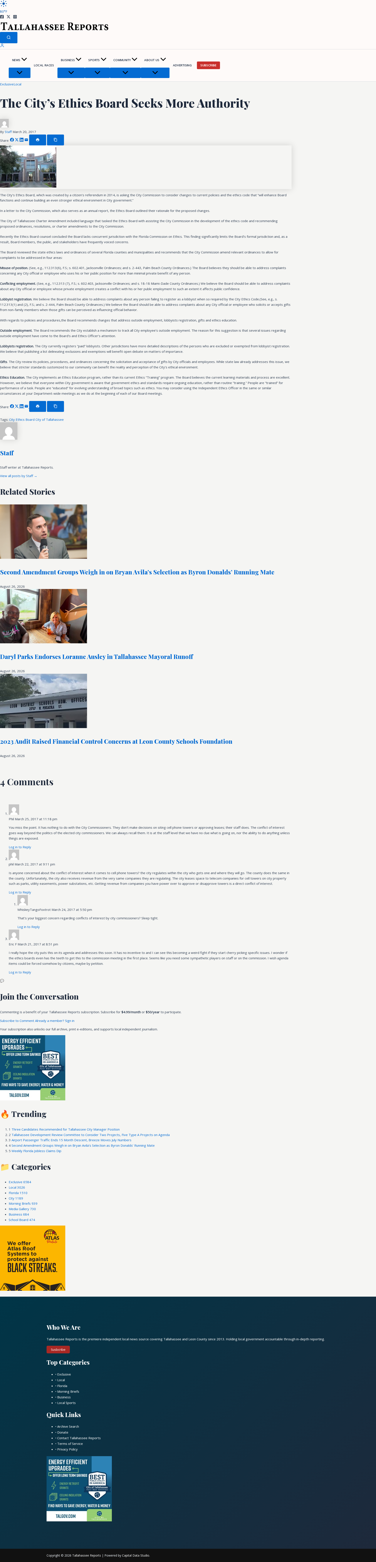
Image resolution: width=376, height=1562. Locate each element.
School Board (22, 1220)
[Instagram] (15, 17)
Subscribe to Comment (17, 1020)
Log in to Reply (20, 847)
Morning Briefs (23, 1203)
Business (68, 60)
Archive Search (68, 1426)
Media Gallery (22, 1209)
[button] (24, 60)
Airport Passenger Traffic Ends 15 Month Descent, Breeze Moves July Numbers (71, 1140)
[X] (8, 17)
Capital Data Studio (135, 1555)
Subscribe (208, 65)
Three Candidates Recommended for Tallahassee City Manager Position (66, 1129)
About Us (151, 60)
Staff (9, 132)
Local (17, 84)
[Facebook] (2, 17)
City (16, 1198)
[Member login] (2, 46)
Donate (62, 1432)
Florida (18, 1193)
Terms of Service (70, 1443)
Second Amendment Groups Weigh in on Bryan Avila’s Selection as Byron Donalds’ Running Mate (137, 572)
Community (122, 60)
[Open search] (8, 37)
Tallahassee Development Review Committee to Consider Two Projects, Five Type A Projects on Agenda (91, 1135)
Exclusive (7, 84)
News (16, 60)
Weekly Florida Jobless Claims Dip (36, 1151)
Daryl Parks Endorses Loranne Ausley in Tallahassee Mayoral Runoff (96, 656)
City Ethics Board (22, 419)
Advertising (182, 65)
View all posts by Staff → (18, 476)
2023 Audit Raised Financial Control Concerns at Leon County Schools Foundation (116, 741)
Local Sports (66, 1403)
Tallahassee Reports (86, 1555)
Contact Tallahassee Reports (79, 1438)
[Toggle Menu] (19, 73)
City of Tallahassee (49, 419)
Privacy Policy (67, 1449)
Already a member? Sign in (54, 1020)
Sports (94, 60)
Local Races (44, 65)
